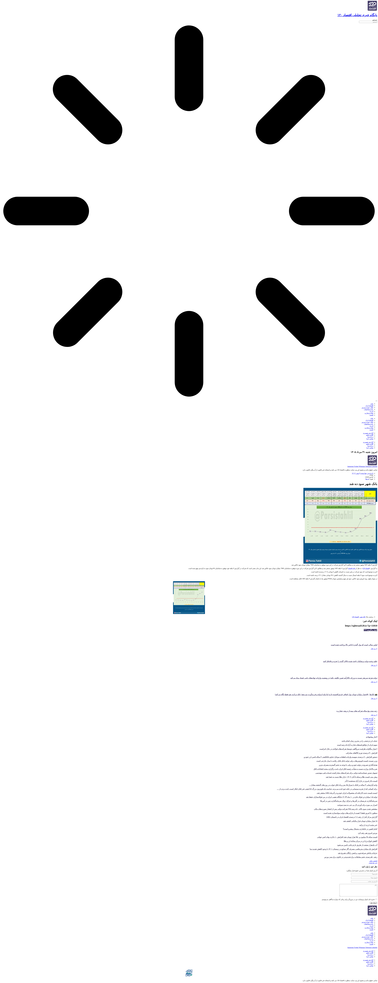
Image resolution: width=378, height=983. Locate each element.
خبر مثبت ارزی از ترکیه (368, 825)
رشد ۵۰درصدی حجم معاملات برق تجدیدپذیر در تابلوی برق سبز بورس (350, 857)
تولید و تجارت (369, 413)
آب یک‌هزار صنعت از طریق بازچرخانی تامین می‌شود (357, 845)
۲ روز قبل (374, 648)
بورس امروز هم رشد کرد (367, 833)
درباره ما (370, 437)
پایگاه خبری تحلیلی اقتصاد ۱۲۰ (357, 15)
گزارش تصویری (368, 433)
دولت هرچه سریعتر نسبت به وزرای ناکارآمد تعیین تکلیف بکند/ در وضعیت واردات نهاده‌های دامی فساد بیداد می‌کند (333, 678)
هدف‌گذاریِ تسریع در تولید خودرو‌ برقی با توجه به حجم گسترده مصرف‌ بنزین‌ (348, 765)
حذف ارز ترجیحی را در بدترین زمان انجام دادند (359, 741)
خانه (372, 404)
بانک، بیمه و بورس (367, 407)
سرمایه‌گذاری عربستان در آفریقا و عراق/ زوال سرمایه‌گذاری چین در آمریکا (348, 801)
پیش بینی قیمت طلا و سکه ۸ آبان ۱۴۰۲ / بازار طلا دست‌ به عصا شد (351, 777)
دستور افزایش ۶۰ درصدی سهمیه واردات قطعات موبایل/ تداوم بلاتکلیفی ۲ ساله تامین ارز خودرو (340, 757)
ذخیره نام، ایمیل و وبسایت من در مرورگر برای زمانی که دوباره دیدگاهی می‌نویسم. (348, 899)
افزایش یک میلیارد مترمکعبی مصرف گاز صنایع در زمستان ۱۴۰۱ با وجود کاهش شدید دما (343, 849)
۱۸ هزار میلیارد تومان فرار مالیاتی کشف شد (360, 821)
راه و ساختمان (368, 409)
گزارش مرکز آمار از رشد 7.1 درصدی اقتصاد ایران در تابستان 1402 (351, 817)
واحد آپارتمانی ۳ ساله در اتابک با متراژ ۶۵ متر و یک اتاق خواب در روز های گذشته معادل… (343, 785)
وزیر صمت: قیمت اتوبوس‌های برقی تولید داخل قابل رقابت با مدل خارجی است (346, 761)
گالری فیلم (369, 435)
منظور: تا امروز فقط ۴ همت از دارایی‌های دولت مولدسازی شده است (350, 813)
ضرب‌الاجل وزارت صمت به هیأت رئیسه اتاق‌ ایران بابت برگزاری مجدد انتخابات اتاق (345, 769)
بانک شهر (363, 617)
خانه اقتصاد (352, 568)
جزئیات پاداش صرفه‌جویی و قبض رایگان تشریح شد (357, 853)
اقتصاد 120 (366, 568)
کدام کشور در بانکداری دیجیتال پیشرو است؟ (360, 829)
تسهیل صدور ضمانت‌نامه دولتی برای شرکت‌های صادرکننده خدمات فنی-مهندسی (346, 773)
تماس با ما (369, 439)
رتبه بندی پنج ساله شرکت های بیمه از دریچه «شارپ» (356, 711)
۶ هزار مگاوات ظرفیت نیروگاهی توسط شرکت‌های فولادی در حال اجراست (348, 749)
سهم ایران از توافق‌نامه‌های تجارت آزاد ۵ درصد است (357, 745)
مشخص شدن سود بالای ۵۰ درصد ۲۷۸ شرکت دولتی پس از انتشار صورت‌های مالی (345, 809)
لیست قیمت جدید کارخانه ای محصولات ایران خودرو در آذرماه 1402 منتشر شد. (347, 793)
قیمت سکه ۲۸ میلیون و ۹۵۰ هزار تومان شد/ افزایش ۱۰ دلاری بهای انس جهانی (347, 837)
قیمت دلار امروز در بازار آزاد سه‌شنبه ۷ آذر (361, 781)
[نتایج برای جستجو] (189, 211)
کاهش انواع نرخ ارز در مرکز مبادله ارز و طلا (360, 841)
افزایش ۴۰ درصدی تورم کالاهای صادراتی (361, 753)
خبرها (367, 479)
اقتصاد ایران (369, 406)
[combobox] (368, 22)
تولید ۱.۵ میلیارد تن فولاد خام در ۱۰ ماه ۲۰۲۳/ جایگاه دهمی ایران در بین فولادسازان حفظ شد (341, 797)
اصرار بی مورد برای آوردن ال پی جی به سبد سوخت (357, 805)
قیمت (371, 415)
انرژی (371, 411)
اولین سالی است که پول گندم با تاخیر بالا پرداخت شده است (354, 645)
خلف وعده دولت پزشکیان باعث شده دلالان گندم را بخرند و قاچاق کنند (350, 661)
